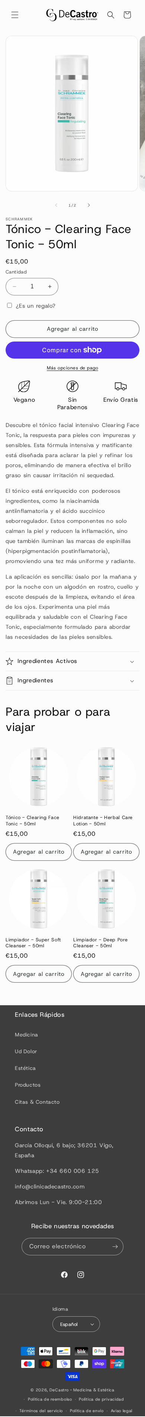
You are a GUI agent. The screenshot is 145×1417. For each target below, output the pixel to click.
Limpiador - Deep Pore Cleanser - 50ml (100, 943)
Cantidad (16, 272)
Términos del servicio (41, 1410)
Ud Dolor (26, 1051)
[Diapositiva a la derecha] (89, 205)
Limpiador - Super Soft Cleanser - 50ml (33, 943)
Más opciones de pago (72, 368)
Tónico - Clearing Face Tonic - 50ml (32, 820)
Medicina (26, 1034)
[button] (15, 15)
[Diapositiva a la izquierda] (56, 205)
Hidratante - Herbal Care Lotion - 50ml (103, 820)
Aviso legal (122, 1410)
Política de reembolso (50, 1399)
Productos (28, 1084)
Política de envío (87, 1410)
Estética (25, 1068)
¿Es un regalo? (35, 306)
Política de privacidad (101, 1399)
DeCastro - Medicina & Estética (82, 1389)
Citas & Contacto (37, 1102)
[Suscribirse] (115, 1246)
